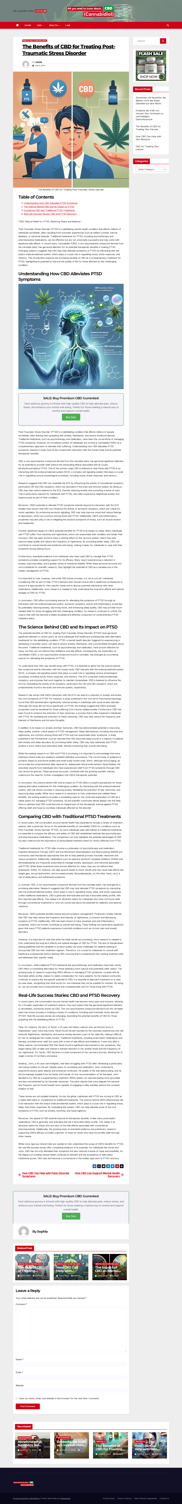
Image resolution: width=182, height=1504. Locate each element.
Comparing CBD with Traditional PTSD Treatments (49, 210)
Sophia (38, 62)
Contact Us (164, 1498)
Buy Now (71, 417)
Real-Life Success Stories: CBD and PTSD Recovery (50, 214)
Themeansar (65, 1498)
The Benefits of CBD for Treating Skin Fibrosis (109, 1449)
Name (20, 1359)
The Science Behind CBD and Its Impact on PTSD (49, 206)
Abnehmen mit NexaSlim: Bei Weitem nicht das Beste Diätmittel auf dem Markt (151, 100)
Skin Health (101, 1441)
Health (53, 25)
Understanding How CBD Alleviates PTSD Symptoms (51, 203)
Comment (21, 1304)
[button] (168, 25)
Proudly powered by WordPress (26, 1498)
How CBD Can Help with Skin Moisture (146, 1449)
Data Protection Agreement (145, 1498)
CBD (39, 25)
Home (28, 25)
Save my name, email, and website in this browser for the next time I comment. (59, 1398)
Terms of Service (124, 1498)
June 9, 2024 (104, 1454)
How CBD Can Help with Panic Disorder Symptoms (45, 1175)
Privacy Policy (109, 1498)
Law (67, 25)
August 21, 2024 (28, 1450)
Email (19, 1372)
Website (20, 1385)
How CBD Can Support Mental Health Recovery (97, 1175)
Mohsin (119, 1454)
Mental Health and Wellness (34, 40)
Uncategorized (25, 1437)
